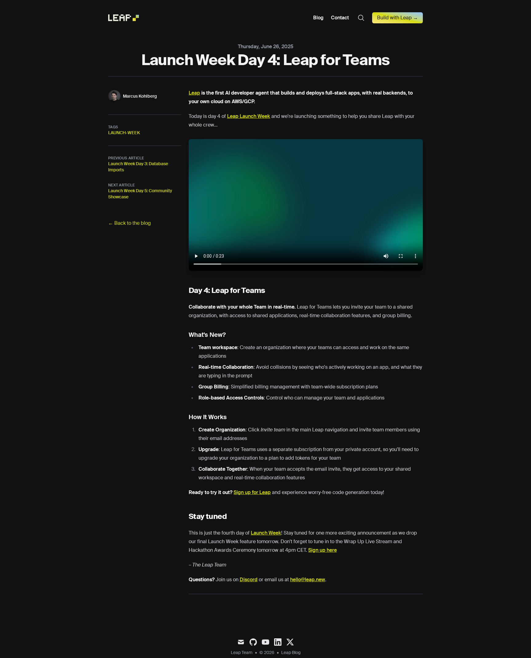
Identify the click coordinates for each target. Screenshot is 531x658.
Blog (318, 18)
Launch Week (266, 533)
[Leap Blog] (125, 17)
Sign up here (322, 550)
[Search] (361, 17)
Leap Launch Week (248, 116)
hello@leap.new (307, 579)
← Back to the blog (129, 223)
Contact (340, 18)
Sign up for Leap (252, 492)
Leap (194, 93)
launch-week (124, 132)
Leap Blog (291, 652)
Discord (249, 579)
